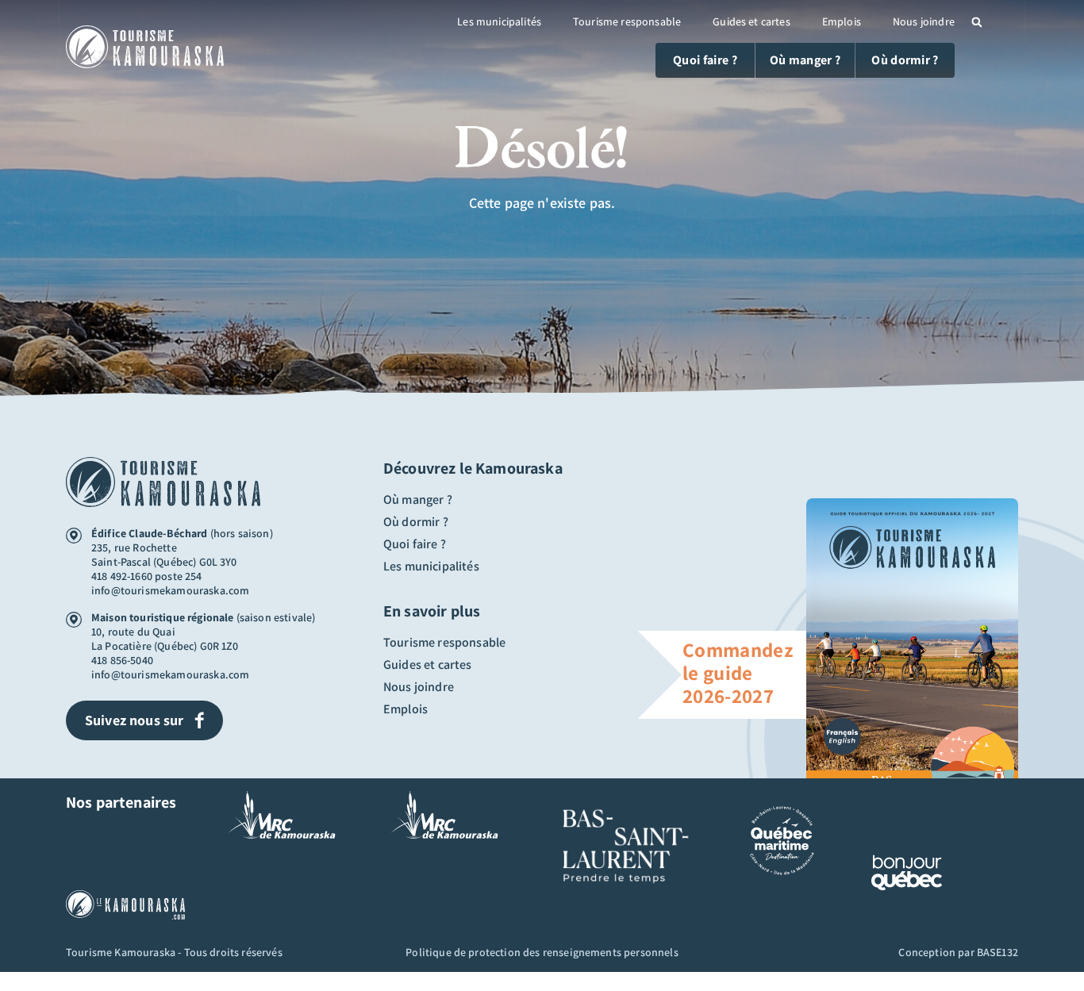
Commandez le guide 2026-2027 (737, 672)
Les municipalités (499, 21)
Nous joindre (924, 21)
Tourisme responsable (627, 21)
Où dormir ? (415, 522)
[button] (976, 22)
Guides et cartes (751, 21)
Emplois (841, 21)
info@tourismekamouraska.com (170, 590)
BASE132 (997, 952)
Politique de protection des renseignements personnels (542, 952)
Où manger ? (417, 500)
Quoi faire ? (414, 544)
